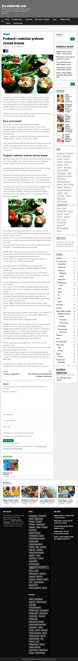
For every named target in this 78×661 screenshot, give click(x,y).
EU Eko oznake (61, 179)
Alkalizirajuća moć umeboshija (7, 473)
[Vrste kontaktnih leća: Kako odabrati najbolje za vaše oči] (48, 492)
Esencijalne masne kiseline (64, 176)
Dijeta (66, 165)
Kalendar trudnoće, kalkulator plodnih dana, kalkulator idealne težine (64, 75)
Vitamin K (67, 217)
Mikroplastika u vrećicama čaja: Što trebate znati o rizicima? (60, 108)
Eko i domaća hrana (17, 19)
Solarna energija (61, 201)
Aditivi (59, 347)
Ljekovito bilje (8, 467)
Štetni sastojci (60, 345)
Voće (6, 469)
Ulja (59, 295)
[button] (2, 21)
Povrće (59, 289)
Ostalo (54, 19)
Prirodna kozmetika (65, 19)
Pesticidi (60, 351)
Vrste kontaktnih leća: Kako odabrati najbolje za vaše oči (60, 118)
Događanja (59, 258)
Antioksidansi (61, 153)
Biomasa (59, 159)
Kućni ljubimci (61, 362)
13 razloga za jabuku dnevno (11, 373)
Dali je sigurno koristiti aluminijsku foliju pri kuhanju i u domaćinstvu (40, 374)
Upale (64, 208)
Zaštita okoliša (61, 326)
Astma (59, 156)
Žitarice (60, 301)
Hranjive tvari (6, 34)
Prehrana (60, 356)
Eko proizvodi (28, 19)
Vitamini (13, 467)
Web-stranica (7, 427)
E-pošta (9, 420)
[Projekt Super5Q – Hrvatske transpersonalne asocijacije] (66, 492)
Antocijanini (70, 153)
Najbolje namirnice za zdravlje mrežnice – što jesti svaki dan (60, 98)
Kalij (65, 184)
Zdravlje (8, 23)
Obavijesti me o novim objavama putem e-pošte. (18, 436)
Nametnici (67, 187)
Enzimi (69, 173)
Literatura (59, 308)
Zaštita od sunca (61, 222)
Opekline (59, 193)
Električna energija (62, 170)
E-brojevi (59, 167)
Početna (7, 19)
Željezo (59, 231)
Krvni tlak (70, 184)
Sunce (58, 208)
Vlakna (59, 220)
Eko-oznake (67, 167)
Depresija (60, 162)
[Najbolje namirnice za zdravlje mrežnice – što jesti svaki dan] (11, 492)
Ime (8, 414)
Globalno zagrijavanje (63, 182)
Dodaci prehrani (62, 264)
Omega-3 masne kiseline (64, 190)
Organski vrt (59, 335)
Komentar (9, 391)
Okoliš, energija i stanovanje (42, 19)
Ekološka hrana (8, 463)
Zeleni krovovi (62, 332)
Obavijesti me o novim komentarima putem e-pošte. (19, 433)
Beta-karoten (66, 156)
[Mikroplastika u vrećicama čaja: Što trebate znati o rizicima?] (29, 492)
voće (64, 220)
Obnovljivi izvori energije (64, 314)
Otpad (66, 193)
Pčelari (61, 285)
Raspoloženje (61, 199)
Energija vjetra (61, 173)
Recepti (60, 292)
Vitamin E (59, 217)
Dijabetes (59, 165)
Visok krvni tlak (61, 211)
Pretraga (59, 34)
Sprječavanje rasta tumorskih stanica (62, 205)
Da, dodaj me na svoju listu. (12, 443)
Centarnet (6, 46)
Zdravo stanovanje (62, 329)
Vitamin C (67, 214)
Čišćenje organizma (62, 228)
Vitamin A (70, 211)
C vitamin (66, 159)
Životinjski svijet (18, 23)
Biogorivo (61, 316)
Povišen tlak (60, 196)
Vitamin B (60, 214)
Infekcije (59, 184)
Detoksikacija (68, 162)
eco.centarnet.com (14, 5)
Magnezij (59, 187)
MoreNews (44, 659)
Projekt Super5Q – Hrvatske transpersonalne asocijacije (60, 128)
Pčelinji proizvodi (62, 283)
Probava (68, 196)
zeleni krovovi (61, 225)
